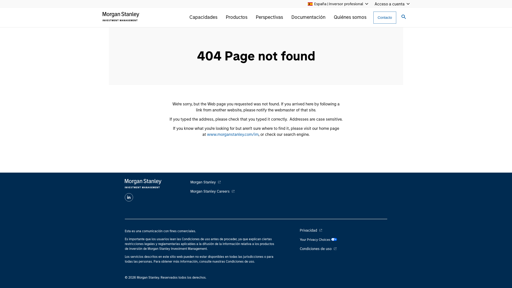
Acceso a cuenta (390, 4)
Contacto (385, 18)
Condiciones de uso (316, 249)
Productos (236, 17)
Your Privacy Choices (315, 240)
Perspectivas (269, 17)
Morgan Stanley (203, 182)
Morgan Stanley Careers (210, 191)
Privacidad (308, 230)
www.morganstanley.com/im (232, 134)
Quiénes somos (350, 17)
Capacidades (203, 17)
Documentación (308, 17)
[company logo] (120, 16)
